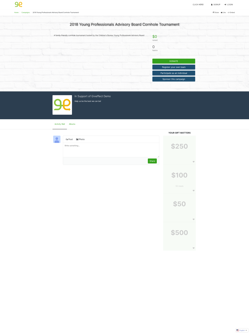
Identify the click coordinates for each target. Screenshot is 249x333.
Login (230, 4)
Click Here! (198, 4)
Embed (232, 12)
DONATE (174, 61)
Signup (216, 4)
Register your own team (174, 67)
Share (217, 12)
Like (224, 12)
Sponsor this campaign (173, 79)
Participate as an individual (174, 73)
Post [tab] (70, 139)
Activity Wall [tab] (60, 124)
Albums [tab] (72, 124)
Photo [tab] (82, 139)
